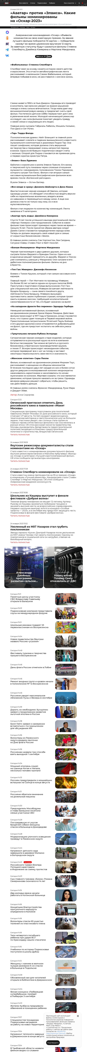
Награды (22, 27)
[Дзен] (43, 56)
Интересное (15, 27)
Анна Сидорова (26, 395)
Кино (27, 27)
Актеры (33, 27)
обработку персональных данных (56, 1032)
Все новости (23, 3)
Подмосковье (42, 3)
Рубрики (52, 3)
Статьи (32, 3)
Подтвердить (53, 1043)
